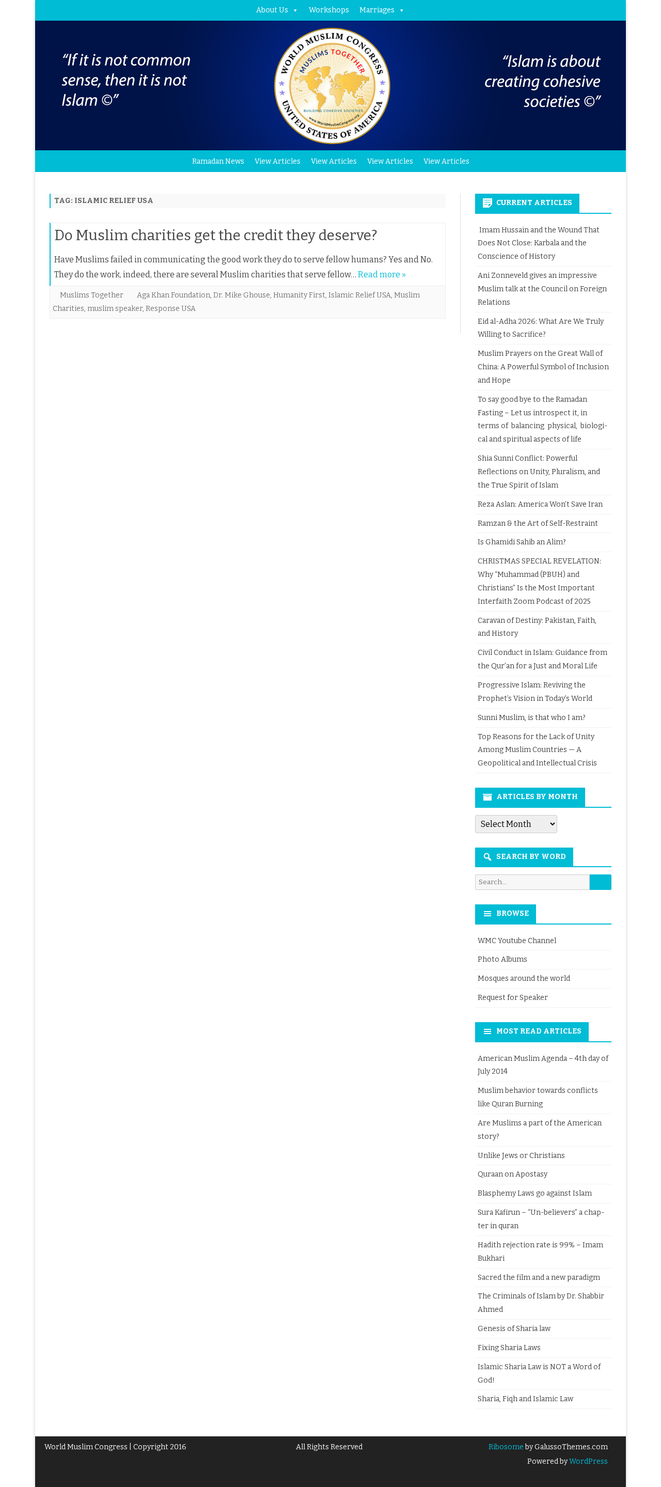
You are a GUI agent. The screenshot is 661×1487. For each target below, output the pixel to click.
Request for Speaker (513, 997)
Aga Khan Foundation (173, 295)
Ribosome (506, 1447)
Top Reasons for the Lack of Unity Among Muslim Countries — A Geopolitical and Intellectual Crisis (537, 750)
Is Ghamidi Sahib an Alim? (522, 542)
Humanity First (299, 295)
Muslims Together (91, 295)
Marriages (377, 10)
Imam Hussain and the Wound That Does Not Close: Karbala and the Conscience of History (539, 243)
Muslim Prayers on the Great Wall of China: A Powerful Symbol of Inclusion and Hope (543, 367)
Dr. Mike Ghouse (241, 295)
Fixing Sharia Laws (509, 1347)
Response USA (171, 308)
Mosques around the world (524, 978)
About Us (272, 10)
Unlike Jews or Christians (521, 1155)
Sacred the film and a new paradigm (539, 1277)
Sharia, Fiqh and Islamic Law (525, 1399)
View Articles (278, 161)
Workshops (329, 10)
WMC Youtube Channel (517, 940)
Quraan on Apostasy (512, 1174)
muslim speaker (115, 308)
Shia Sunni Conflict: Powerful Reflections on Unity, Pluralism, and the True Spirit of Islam (539, 472)
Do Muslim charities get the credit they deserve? (215, 235)
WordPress (588, 1461)
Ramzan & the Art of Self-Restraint (538, 523)
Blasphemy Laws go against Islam (535, 1193)
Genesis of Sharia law (514, 1328)
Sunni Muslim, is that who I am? (532, 717)
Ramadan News (218, 161)
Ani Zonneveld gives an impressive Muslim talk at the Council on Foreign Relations (542, 289)
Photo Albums (502, 959)
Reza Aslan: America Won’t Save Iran (541, 504)
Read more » (382, 274)
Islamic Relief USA (359, 295)
